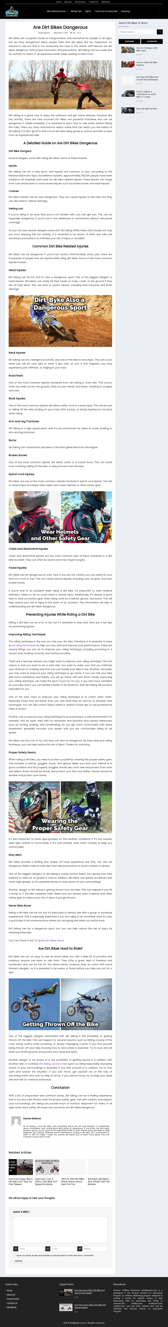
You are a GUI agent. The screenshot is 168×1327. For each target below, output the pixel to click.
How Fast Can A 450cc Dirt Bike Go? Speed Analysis (46, 1181)
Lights (88, 11)
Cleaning (125, 11)
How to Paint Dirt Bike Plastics (146, 63)
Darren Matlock (44, 33)
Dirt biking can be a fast (53, 1063)
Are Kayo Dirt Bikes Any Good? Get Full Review (98, 1181)
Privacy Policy (80, 2)
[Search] (160, 31)
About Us (68, 2)
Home (58, 2)
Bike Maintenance (56, 11)
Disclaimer (106, 2)
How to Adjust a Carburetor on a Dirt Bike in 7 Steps (146, 94)
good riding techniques (22, 645)
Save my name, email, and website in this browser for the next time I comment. (55, 1255)
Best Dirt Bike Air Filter (146, 108)
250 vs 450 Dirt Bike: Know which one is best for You (72, 1181)
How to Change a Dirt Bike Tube (147, 49)
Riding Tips (76, 11)
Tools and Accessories (105, 11)
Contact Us (93, 2)
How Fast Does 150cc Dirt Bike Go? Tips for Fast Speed (21, 1181)
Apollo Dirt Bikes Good (51, 940)
